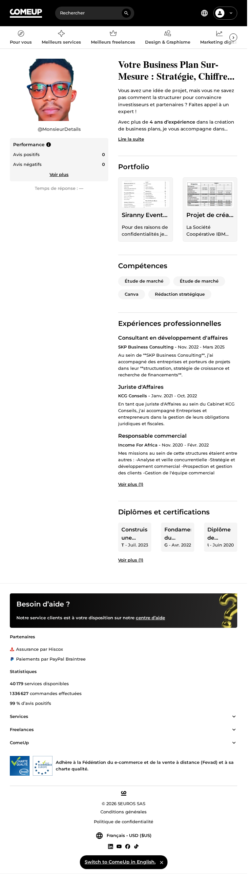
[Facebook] (127, 846)
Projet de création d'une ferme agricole (210, 215)
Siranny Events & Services (145, 215)
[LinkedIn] (110, 846)
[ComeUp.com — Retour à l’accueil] (26, 13)
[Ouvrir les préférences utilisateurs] (231, 13)
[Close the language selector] (161, 862)
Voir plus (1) (130, 484)
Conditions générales (123, 812)
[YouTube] (119, 846)
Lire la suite (131, 139)
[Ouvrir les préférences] (204, 13)
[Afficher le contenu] (234, 717)
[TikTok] (136, 846)
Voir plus (59, 174)
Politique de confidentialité (123, 821)
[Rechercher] (126, 13)
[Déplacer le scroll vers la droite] (233, 37)
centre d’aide (150, 618)
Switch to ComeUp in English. (120, 862)
